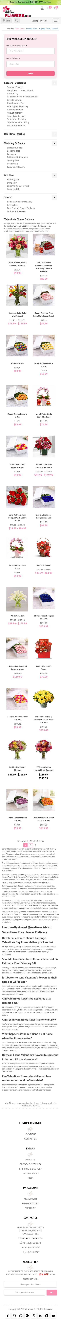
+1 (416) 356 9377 (31, 1252)
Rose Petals (12, 163)
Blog (30, 1178)
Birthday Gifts (13, 179)
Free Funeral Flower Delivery (21, 208)
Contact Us (30, 1138)
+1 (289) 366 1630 (32, 1242)
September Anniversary (18, 122)
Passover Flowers (15, 109)
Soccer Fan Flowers (16, 125)
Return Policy (31, 1173)
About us (30, 1159)
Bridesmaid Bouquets (17, 157)
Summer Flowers (15, 87)
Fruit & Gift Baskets (16, 211)
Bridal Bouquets (15, 147)
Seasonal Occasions (15, 82)
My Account (30, 1198)
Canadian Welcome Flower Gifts (22, 96)
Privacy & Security (30, 1164)
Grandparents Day (15, 103)
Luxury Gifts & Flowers (18, 185)
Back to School (14, 99)
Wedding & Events (14, 143)
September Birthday (16, 119)
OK (51, 1292)
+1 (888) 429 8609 (39, 20)
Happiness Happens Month (20, 90)
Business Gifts (14, 189)
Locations (30, 1134)
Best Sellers (12, 204)
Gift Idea (9, 175)
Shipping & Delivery (30, 1168)
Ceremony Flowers (16, 166)
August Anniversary (16, 116)
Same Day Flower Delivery (19, 201)
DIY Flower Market (14, 133)
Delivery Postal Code (16, 45)
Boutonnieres (13, 150)
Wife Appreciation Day (17, 106)
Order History (30, 1203)
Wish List (30, 1208)
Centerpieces (13, 160)
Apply (30, 73)
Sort (7, 20)
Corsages (11, 154)
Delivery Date (13, 58)
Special (8, 197)
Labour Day (12, 93)
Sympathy (12, 182)
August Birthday (14, 112)
